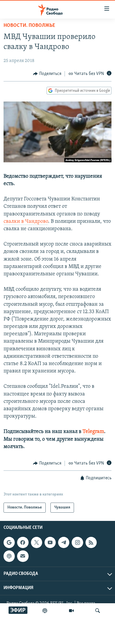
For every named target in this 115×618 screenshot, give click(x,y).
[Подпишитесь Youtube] (50, 542)
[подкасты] (45, 610)
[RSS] (91, 542)
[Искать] (97, 610)
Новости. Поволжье (29, 25)
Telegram (93, 431)
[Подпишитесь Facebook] (22, 542)
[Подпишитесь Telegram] (63, 542)
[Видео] (71, 610)
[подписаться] (22, 556)
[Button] (47, 74)
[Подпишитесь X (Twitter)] (36, 542)
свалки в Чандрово (26, 221)
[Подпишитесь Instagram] (77, 542)
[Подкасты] (9, 556)
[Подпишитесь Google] (9, 542)
